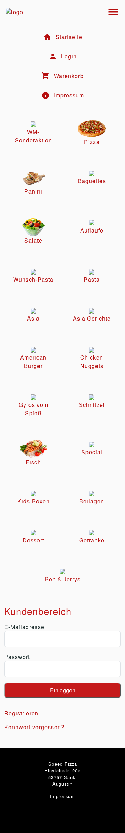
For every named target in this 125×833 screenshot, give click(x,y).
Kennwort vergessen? (34, 727)
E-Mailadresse (24, 627)
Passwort (17, 657)
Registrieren (21, 713)
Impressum (62, 796)
